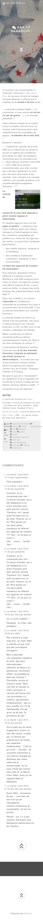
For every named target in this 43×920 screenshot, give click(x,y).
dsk (14, 429)
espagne (22, 429)
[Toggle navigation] (39, 3)
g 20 (14, 431)
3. (5, 548)
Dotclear (28, 913)
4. (5, 611)
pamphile (20, 488)
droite (24, 426)
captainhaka (21, 477)
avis (6, 441)
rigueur (26, 445)
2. (5, 485)
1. (5, 474)
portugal (16, 445)
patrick (18, 722)
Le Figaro (9, 415)
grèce (22, 431)
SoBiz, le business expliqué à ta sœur (22, 402)
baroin (15, 426)
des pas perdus (15, 3)
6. (5, 719)
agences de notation (21, 423)
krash (14, 434)
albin (17, 633)
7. (5, 785)
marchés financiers (20, 437)
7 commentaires (36, 425)
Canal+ (30, 399)
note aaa (16, 439)
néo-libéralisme (19, 442)
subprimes (17, 447)
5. (5, 630)
